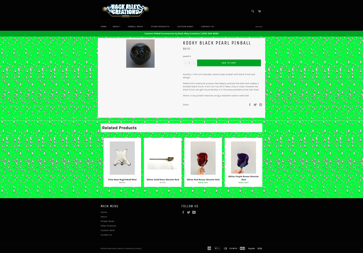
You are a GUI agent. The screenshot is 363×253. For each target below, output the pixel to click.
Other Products (160, 26)
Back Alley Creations (116, 248)
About (116, 26)
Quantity (187, 56)
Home (103, 26)
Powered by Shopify (133, 248)
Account (259, 26)
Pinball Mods (135, 26)
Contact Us (207, 26)
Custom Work (185, 26)
